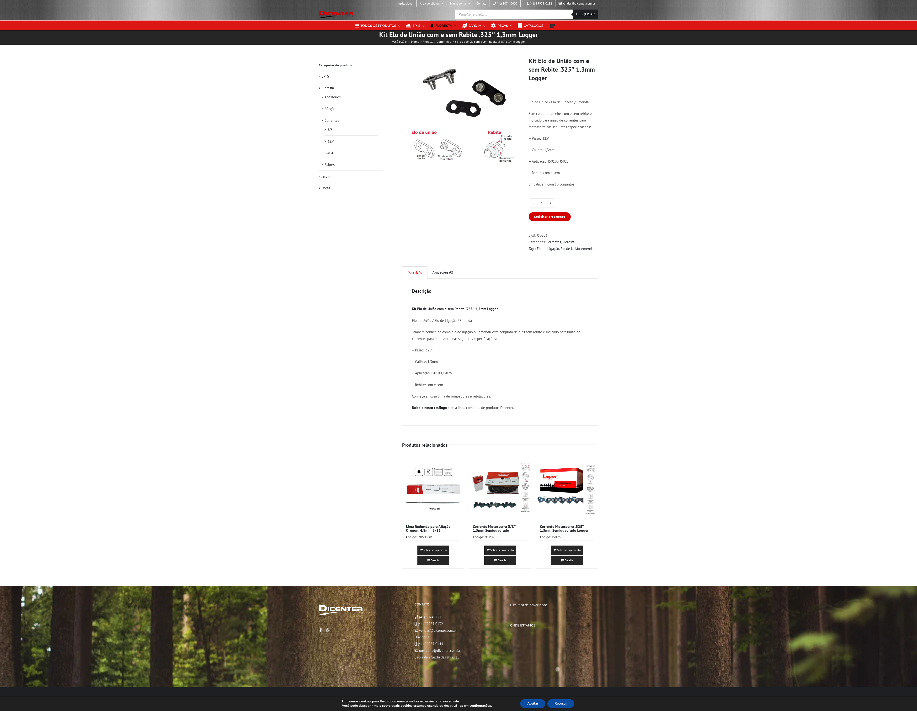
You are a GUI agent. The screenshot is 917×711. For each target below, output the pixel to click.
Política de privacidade (530, 605)
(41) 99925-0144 (430, 644)
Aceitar (532, 703)
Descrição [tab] (414, 272)
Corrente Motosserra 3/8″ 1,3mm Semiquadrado (494, 528)
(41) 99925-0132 (430, 623)
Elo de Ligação (548, 248)
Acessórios (333, 97)
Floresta (568, 242)
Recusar (560, 703)
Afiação (330, 108)
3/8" (330, 129)
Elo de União (570, 248)
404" (330, 153)
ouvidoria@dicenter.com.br (439, 650)
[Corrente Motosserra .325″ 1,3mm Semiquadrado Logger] (567, 489)
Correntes (553, 242)
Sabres (330, 164)
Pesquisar (585, 14)
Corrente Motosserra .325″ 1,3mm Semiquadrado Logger (564, 528)
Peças (326, 188)
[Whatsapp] (328, 630)
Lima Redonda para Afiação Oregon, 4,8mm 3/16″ (428, 528)
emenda (587, 248)
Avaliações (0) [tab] (442, 272)
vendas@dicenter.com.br (437, 630)
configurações (480, 706)
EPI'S (325, 76)
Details (435, 560)
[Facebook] (321, 630)
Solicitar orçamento (549, 217)
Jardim (326, 176)
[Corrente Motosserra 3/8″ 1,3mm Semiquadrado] (500, 489)
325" (330, 141)
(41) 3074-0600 (430, 617)
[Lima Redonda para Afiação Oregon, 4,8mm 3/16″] (433, 489)
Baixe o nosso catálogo (429, 407)
